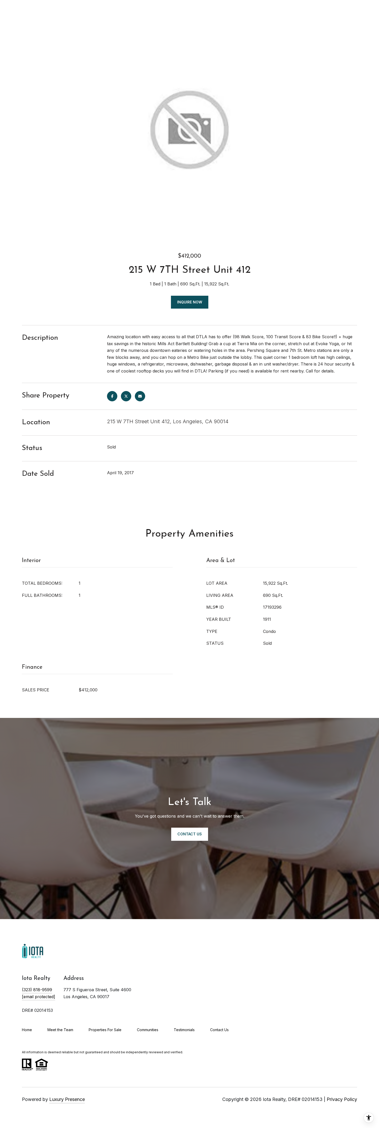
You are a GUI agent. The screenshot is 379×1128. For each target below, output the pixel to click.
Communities (147, 1030)
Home (27, 1030)
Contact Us (219, 1030)
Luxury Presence (67, 1099)
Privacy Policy (342, 1099)
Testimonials (184, 1030)
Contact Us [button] (189, 834)
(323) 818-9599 (37, 989)
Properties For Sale (105, 1030)
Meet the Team (60, 1030)
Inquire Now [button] (189, 302)
